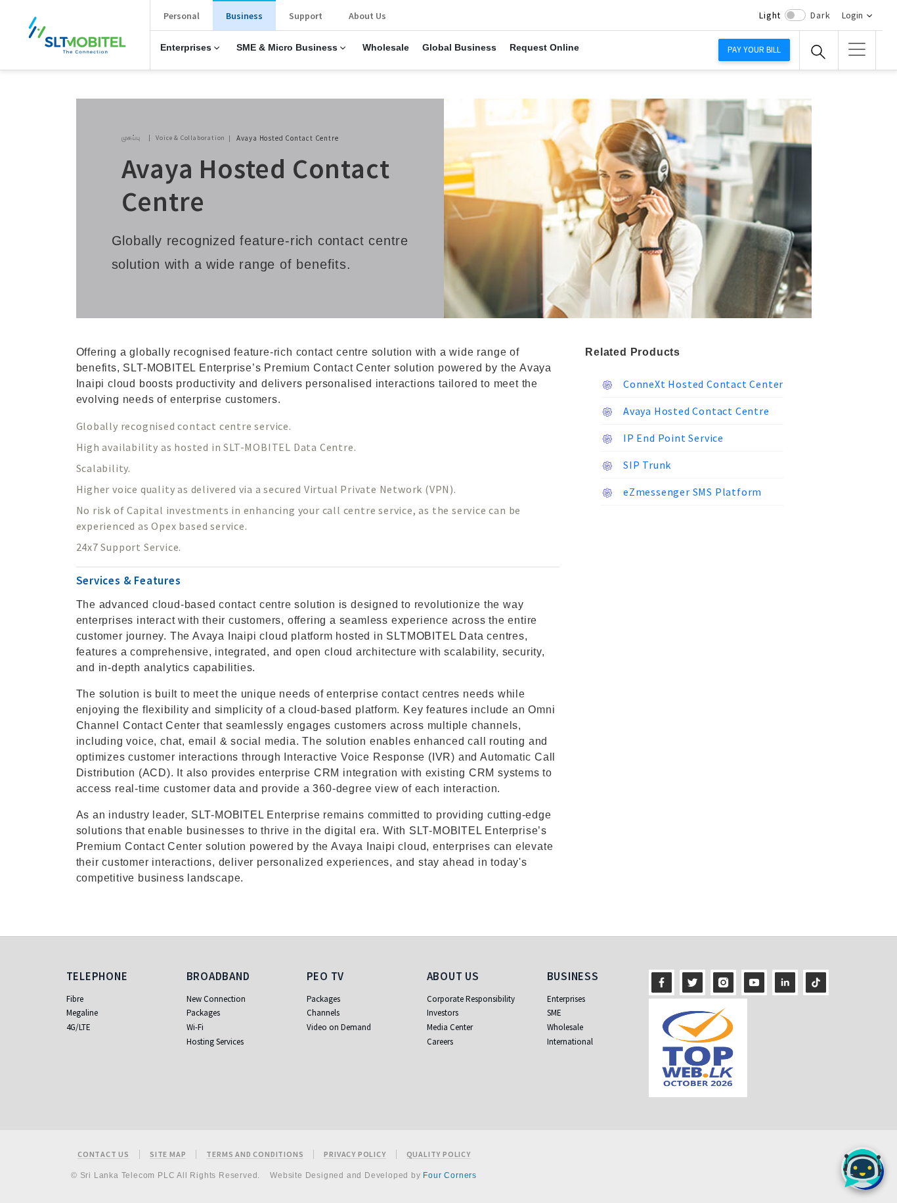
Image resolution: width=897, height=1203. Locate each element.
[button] (857, 49)
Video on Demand (339, 1027)
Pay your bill (754, 49)
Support (305, 16)
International (570, 1041)
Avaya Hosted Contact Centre (695, 410)
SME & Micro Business (287, 48)
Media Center (450, 1027)
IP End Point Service (672, 437)
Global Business (459, 48)
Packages (203, 1012)
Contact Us (103, 1154)
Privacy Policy (354, 1154)
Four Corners (450, 1175)
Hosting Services (215, 1041)
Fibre (74, 998)
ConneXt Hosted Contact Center (702, 383)
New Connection (216, 998)
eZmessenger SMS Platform (691, 491)
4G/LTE (78, 1027)
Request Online (544, 48)
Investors (442, 1012)
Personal (182, 16)
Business (244, 16)
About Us (367, 16)
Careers (440, 1041)
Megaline (82, 1012)
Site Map (168, 1154)
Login (852, 15)
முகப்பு (131, 137)
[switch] (795, 15)
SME (554, 1012)
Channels (323, 1012)
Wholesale (385, 48)
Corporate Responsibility (471, 998)
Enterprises (185, 48)
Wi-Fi (195, 1027)
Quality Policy (438, 1154)
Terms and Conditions (254, 1154)
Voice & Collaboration (190, 137)
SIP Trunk (646, 464)
